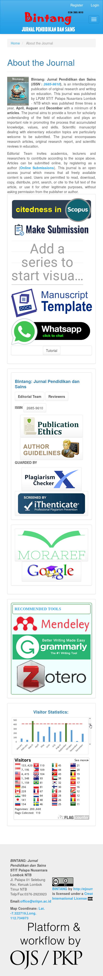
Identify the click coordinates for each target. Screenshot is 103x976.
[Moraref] (51, 544)
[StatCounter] (51, 735)
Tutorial (51, 350)
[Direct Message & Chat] (51, 331)
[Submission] (51, 209)
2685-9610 (52, 84)
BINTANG (59, 888)
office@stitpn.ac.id (35, 901)
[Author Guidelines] (51, 448)
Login (95, 5)
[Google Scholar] (51, 571)
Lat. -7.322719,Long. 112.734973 (27, 913)
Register (76, 5)
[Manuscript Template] (51, 302)
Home (15, 43)
